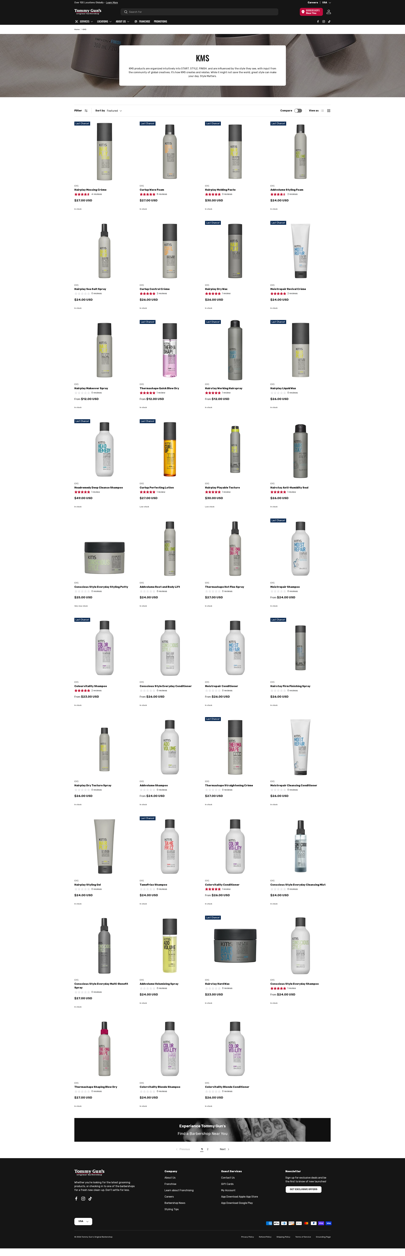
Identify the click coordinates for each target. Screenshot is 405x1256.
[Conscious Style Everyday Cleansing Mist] (300, 846)
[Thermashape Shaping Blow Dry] (104, 1049)
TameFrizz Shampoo (153, 884)
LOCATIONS (102, 21)
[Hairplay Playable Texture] (235, 449)
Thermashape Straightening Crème (229, 785)
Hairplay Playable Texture (222, 487)
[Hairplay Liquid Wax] (300, 350)
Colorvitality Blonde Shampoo (160, 1086)
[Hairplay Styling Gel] (104, 846)
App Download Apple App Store (239, 1196)
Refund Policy (265, 1237)
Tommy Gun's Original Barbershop (97, 1237)
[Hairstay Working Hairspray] (235, 350)
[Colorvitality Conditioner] (235, 846)
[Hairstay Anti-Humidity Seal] (300, 449)
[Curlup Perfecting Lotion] (170, 449)
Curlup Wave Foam (152, 189)
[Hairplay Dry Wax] (235, 251)
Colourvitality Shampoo (90, 686)
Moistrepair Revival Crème (288, 289)
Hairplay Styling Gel (87, 884)
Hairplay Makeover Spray (91, 388)
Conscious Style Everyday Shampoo (294, 983)
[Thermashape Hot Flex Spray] (235, 549)
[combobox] (199, 11)
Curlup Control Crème (155, 289)
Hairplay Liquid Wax (283, 388)
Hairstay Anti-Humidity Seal (289, 487)
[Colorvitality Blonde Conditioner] (235, 1049)
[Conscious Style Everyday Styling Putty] (104, 549)
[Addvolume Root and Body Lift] (170, 549)
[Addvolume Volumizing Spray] (170, 946)
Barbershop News (175, 1202)
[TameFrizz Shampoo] (170, 846)
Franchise (170, 1183)
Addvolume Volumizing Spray (159, 983)
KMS (84, 29)
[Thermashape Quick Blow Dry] (170, 350)
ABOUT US (121, 21)
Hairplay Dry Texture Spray (92, 785)
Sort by (100, 110)
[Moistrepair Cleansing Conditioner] (300, 747)
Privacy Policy (247, 1237)
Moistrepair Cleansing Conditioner (293, 785)
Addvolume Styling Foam (286, 189)
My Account (228, 1190)
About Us (170, 1177)
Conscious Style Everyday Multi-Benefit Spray (101, 985)
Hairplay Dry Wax (216, 289)
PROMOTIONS (160, 21)
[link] (182, 1149)
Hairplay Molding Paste (220, 189)
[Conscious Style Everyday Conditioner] (170, 648)
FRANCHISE (144, 21)
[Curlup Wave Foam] (170, 152)
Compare (286, 110)
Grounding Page (323, 1237)
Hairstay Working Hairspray (223, 388)
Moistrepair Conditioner (221, 686)
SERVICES (84, 21)
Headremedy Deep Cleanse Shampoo (98, 487)
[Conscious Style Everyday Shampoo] (300, 946)
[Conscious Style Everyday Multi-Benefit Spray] (104, 946)
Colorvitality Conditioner (222, 884)
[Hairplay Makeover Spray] (104, 350)
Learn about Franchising (179, 1190)
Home (77, 29)
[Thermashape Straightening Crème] (235, 747)
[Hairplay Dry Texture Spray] (104, 747)
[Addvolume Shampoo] (170, 747)
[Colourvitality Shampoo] (104, 648)
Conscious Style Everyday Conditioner (166, 686)
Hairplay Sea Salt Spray (90, 289)
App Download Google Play (237, 1202)
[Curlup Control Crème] (170, 251)
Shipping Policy (283, 1237)
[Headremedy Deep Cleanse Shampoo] (104, 449)
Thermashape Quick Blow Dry (159, 388)
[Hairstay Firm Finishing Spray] (300, 648)
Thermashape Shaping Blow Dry (95, 1086)
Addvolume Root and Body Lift (160, 586)
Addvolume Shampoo (154, 785)
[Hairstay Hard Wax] (235, 946)
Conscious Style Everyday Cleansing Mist (298, 884)
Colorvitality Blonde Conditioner (227, 1086)
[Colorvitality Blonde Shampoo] (170, 1049)
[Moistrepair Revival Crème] (300, 251)
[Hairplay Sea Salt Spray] (104, 251)
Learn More (110, 2)
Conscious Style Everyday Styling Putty (101, 586)
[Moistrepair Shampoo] (300, 549)
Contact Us (228, 1177)
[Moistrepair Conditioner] (235, 648)
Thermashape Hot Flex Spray (224, 586)
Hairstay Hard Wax (217, 983)
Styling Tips (172, 1209)
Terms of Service (303, 1237)
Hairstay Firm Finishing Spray (290, 686)
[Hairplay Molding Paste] (235, 152)
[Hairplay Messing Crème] (104, 152)
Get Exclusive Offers (303, 1189)
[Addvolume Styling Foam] (300, 152)
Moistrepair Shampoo (285, 586)
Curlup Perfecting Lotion (157, 487)
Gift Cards (227, 1183)
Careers (313, 2)
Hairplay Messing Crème (90, 189)
